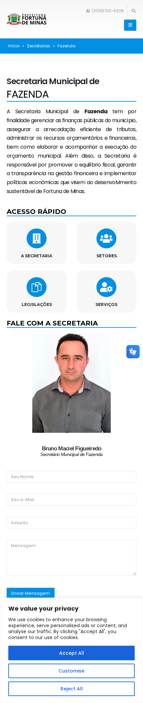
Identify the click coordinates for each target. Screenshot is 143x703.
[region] (71, 650)
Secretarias (38, 46)
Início (14, 46)
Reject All (72, 688)
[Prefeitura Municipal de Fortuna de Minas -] (27, 19)
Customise (71, 671)
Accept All (71, 653)
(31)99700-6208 (107, 11)
